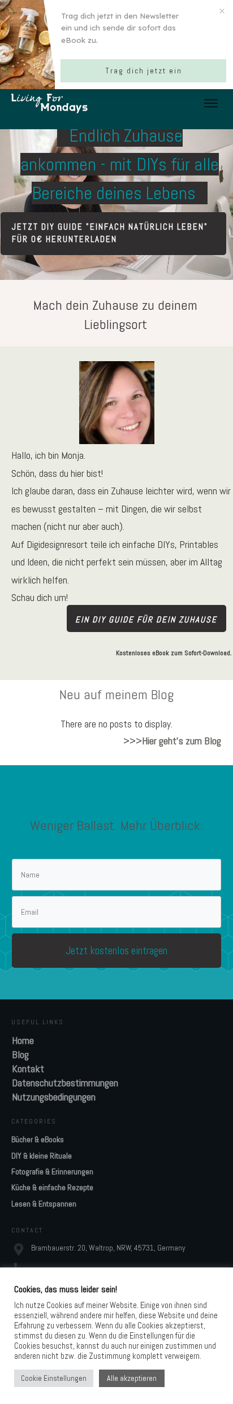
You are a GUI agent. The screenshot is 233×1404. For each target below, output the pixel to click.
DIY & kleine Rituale (41, 1156)
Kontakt (28, 1068)
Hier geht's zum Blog (181, 740)
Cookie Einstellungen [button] (54, 1378)
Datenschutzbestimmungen (65, 1082)
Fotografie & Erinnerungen (52, 1171)
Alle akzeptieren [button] (132, 1378)
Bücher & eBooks (37, 1139)
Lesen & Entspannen (43, 1204)
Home (23, 1040)
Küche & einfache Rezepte (52, 1187)
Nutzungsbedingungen (54, 1096)
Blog (20, 1054)
